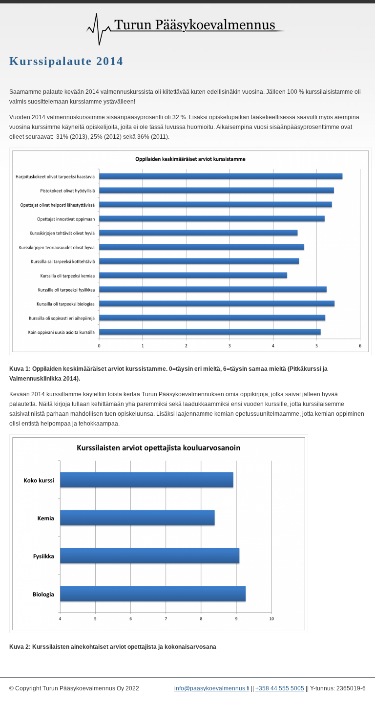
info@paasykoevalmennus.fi (212, 688)
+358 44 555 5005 (279, 688)
